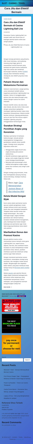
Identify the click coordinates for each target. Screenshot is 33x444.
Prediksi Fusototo (7, 409)
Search (4, 357)
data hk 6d (5, 407)
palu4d (10, 273)
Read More (8, 287)
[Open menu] (29, 3)
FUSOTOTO (5, 405)
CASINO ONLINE (8, 19)
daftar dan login (15, 413)
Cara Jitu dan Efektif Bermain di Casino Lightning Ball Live (14, 25)
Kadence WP (20, 439)
